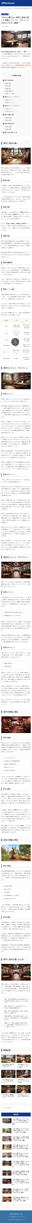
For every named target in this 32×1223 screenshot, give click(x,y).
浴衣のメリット (10, 109)
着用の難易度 (9, 91)
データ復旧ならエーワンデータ (17, 1216)
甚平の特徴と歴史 (9, 114)
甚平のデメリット (10, 102)
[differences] (8, 3)
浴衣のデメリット (10, 111)
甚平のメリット (10, 100)
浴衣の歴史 (9, 129)
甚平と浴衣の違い (9, 80)
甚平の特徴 (9, 117)
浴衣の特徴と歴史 (9, 123)
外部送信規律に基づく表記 (16, 1214)
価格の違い (9, 88)
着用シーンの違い (10, 93)
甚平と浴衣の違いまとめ (11, 132)
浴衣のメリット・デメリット (12, 105)
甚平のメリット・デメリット (12, 96)
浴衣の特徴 (9, 126)
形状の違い (9, 86)
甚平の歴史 (9, 120)
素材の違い (9, 83)
